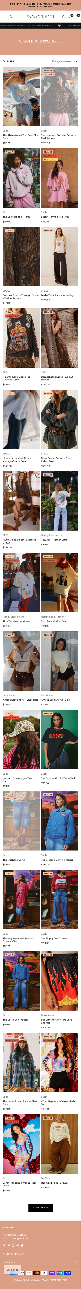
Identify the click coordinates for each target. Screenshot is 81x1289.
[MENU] (4, 16)
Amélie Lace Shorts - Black (56, 699)
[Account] (63, 16)
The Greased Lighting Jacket (57, 859)
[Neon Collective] (40, 16)
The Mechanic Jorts (14, 859)
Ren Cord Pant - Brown (54, 1182)
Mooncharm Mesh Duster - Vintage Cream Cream (18, 460)
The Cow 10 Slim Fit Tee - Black (58, 778)
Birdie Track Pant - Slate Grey (57, 295)
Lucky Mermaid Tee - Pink (55, 216)
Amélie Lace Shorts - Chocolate (20, 699)
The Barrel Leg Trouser (15, 1019)
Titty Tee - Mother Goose (16, 621)
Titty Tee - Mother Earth (54, 539)
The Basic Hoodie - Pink (16, 216)
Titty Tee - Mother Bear (54, 621)
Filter (10, 61)
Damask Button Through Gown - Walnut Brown (21, 297)
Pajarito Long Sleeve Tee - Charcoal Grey (17, 378)
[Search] (11, 16)
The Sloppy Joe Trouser (54, 938)
